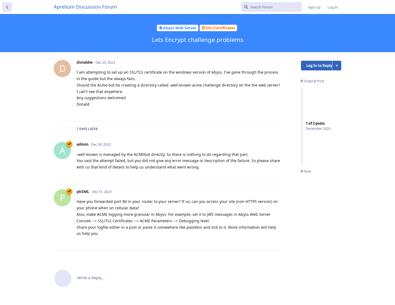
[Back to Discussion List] (7, 7)
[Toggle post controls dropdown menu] (276, 111)
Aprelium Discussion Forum (85, 6)
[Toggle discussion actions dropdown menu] (336, 65)
